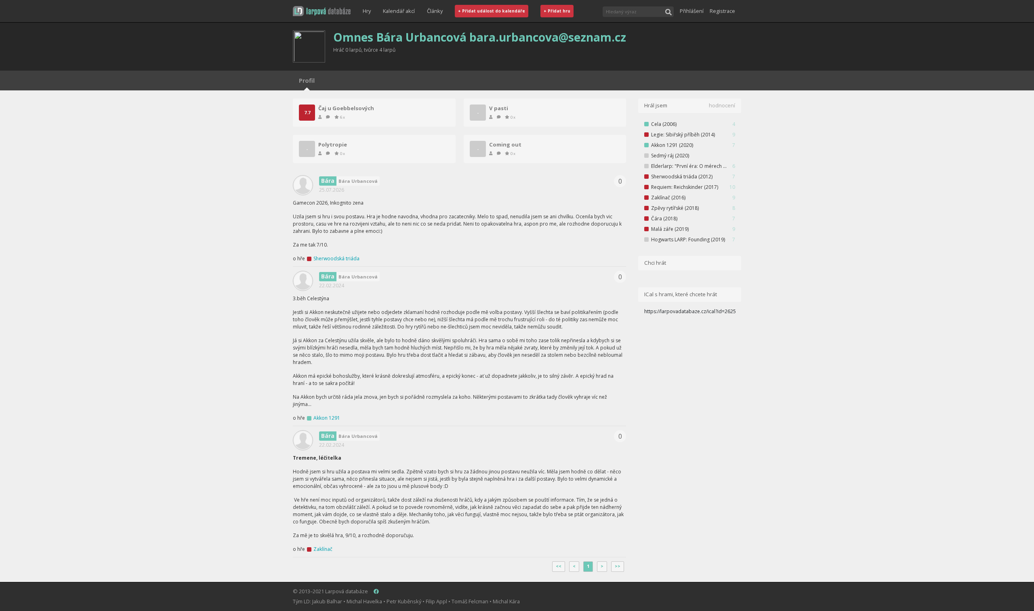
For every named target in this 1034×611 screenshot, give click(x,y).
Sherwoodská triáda (336, 258)
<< (558, 566)
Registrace (722, 11)
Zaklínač (322, 549)
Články (435, 11)
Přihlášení (692, 11)
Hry (367, 11)
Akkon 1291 (326, 417)
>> (617, 566)
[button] (322, 11)
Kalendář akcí (399, 11)
